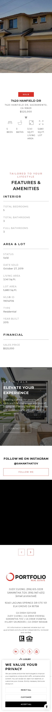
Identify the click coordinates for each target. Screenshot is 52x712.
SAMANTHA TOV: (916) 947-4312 (26, 592)
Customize (26, 697)
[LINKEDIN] (15, 651)
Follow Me (26, 472)
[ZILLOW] (36, 651)
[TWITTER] (22, 651)
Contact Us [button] (17, 428)
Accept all (26, 704)
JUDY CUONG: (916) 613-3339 (26, 589)
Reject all (26, 690)
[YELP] (29, 651)
